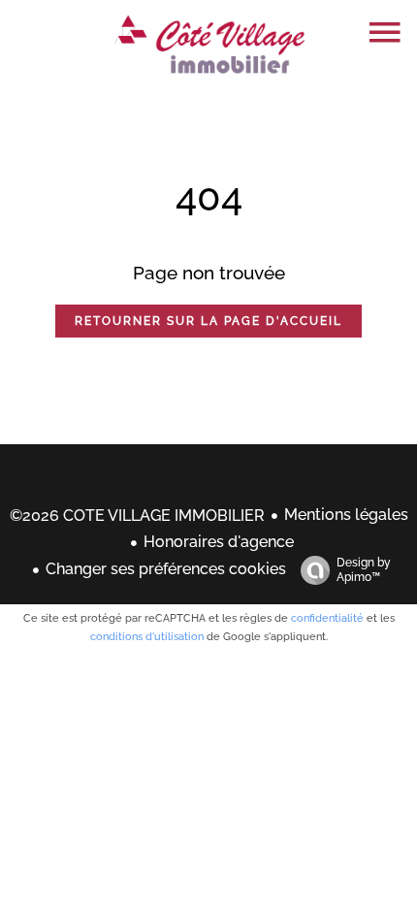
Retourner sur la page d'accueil (208, 321)
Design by (364, 570)
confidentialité (327, 618)
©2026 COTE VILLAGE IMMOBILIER (137, 515)
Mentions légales (346, 514)
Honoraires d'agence (219, 542)
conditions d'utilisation (147, 636)
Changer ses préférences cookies (166, 569)
